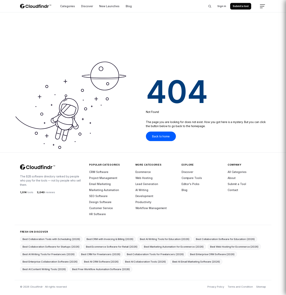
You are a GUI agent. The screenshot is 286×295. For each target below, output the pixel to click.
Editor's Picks (190, 184)
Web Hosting (144, 178)
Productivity (143, 202)
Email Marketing (100, 184)
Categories (67, 6)
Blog (129, 6)
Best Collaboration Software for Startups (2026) (51, 246)
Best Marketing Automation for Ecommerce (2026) (174, 246)
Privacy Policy (215, 286)
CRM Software (98, 172)
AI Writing (141, 190)
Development (144, 196)
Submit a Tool (237, 184)
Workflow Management (151, 208)
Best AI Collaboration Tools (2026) (145, 261)
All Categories (237, 172)
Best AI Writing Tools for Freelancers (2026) (49, 254)
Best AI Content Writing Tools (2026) (44, 269)
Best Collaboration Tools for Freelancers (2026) (155, 254)
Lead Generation (146, 184)
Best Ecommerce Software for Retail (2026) (111, 246)
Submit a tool (241, 6)
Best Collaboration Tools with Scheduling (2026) (51, 239)
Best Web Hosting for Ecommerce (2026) (234, 246)
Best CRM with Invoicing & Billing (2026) (110, 239)
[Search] (209, 6)
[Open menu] (262, 6)
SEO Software (98, 196)
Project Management (103, 178)
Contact (233, 190)
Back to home (161, 136)
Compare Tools (192, 178)
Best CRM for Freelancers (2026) (100, 254)
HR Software (97, 214)
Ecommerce (143, 172)
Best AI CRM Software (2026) (101, 261)
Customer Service (101, 208)
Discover (87, 6)
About (232, 178)
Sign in (221, 6)
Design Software (100, 202)
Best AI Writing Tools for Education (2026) (164, 239)
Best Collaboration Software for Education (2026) (225, 239)
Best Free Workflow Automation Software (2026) (101, 269)
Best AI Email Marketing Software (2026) (196, 261)
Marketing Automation (104, 190)
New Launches (109, 6)
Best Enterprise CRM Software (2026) (212, 254)
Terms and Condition (240, 286)
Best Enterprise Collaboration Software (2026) (50, 261)
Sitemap (261, 286)
